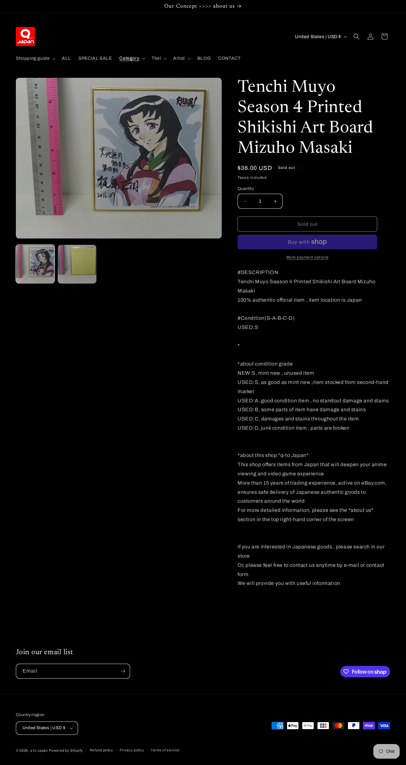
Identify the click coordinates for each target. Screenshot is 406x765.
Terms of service (165, 750)
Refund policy (101, 750)
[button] (35, 58)
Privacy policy (132, 750)
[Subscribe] (123, 671)
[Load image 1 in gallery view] (35, 264)
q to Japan (39, 750)
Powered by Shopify (66, 750)
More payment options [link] (307, 257)
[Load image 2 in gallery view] (77, 264)
